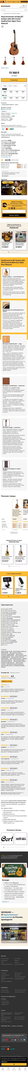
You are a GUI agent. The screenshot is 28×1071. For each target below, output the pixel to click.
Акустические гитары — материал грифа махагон (13, 661)
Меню (25, 1069)
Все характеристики (6, 156)
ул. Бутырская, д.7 (23, 7)
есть (13, 624)
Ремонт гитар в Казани (20, 1018)
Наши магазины (18, 973)
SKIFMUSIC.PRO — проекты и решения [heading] (12, 1026)
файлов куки (4, 1061)
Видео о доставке (7, 109)
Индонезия (17, 617)
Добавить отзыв (6, 681)
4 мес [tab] (10, 85)
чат (24, 208)
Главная (2, 1069)
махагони (12, 635)
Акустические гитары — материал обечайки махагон (13, 666)
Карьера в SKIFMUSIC (19, 978)
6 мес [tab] (15, 85)
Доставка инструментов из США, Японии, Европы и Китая (7, 1014)
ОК (14, 1064)
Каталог (8, 1069)
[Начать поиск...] (25, 10)
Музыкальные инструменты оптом (7, 979)
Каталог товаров (4, 958)
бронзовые (10, 618)
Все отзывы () (5, 175)
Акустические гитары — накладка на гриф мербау (11, 653)
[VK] (14, 208)
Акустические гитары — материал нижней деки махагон (12, 663)
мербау (14, 640)
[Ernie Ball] (21, 839)
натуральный (13, 641)
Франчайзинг (18, 974)
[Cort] (7, 839)
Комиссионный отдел (5, 1017)
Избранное (14, 1069)
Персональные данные (20, 991)
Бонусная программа (19, 964)
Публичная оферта (5, 991)
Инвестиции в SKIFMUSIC (6, 981)
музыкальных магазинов (9, 915)
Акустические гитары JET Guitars (12, 13)
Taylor (16, 280)
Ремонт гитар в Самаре (6, 1021)
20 (13, 629)
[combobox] (14, 10)
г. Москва (3, 111)
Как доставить (4, 960)
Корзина (19, 1069)
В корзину (14, 80)
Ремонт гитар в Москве (20, 1017)
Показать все (14, 227)
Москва (25, 5)
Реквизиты (3, 976)
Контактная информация (8, 996)
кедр (11, 634)
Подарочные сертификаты (7, 964)
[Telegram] (12, 208)
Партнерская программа (20, 976)
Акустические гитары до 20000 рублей (12, 654)
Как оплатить (18, 958)
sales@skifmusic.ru (5, 137)
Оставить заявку (4, 990)
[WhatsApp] (9, 208)
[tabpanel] (14, 93)
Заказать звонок (14, 215)
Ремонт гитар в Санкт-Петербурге (6, 1019)
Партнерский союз (5, 974)
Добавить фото (4, 68)
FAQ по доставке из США (20, 990)
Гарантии (17, 960)
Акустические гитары (6, 651)
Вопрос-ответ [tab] (15, 673)
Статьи (2, 962)
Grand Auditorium (15, 620)
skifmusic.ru (16, 882)
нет (17, 623)
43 (20, 632)
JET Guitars (13, 142)
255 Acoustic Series (10, 143)
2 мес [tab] (5, 85)
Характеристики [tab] (7, 605)
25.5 (13, 631)
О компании (3, 973)
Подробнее (5, 901)
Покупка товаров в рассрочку (19, 1013)
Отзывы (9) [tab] (5, 673)
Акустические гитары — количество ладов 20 (13, 660)
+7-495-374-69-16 (5, 1002)
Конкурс (16, 962)
